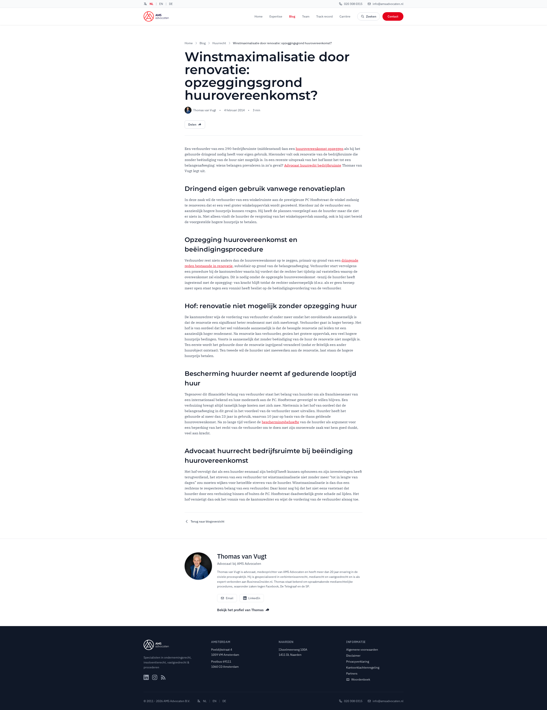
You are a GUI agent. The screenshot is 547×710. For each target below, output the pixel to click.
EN (161, 4)
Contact (393, 16)
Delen (192, 124)
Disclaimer (353, 655)
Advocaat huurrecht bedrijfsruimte (312, 165)
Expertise (275, 16)
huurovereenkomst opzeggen (319, 148)
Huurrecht (219, 43)
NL (151, 4)
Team (305, 16)
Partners (351, 673)
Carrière (345, 16)
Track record (324, 16)
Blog (292, 16)
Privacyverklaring (357, 661)
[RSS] (163, 677)
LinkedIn (254, 598)
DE (171, 4)
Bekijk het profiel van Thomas (240, 610)
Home (258, 16)
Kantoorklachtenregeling (362, 667)
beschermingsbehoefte (280, 422)
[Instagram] (154, 677)
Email (229, 598)
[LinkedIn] (146, 677)
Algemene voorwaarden (362, 649)
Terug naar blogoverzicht (207, 521)
